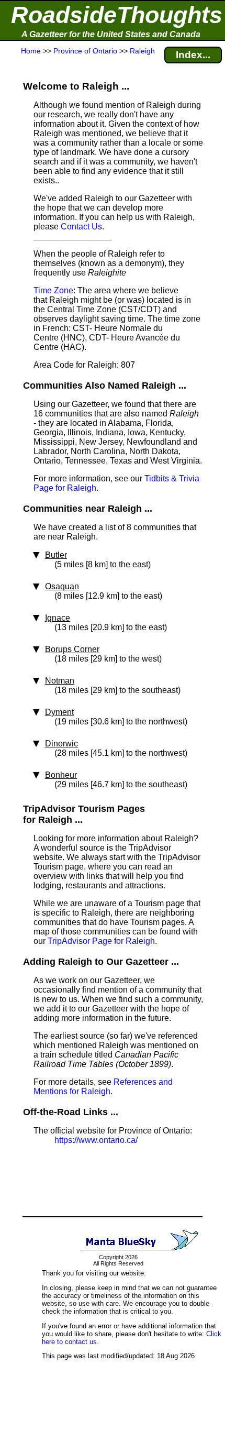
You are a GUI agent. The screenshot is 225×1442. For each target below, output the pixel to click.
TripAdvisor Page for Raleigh (101, 941)
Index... (193, 54)
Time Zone (53, 290)
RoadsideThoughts (116, 15)
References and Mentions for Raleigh (103, 1086)
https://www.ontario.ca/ (96, 1140)
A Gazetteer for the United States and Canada (110, 34)
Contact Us (81, 226)
